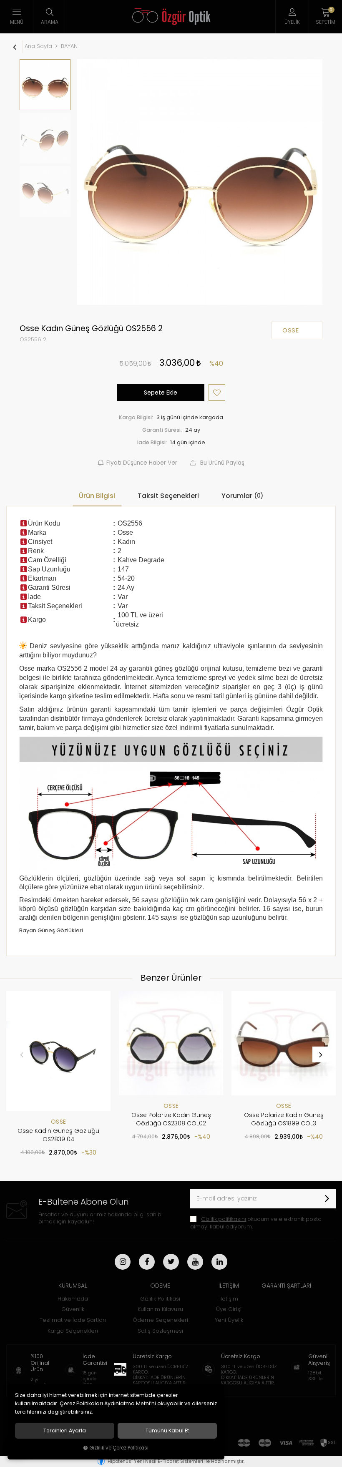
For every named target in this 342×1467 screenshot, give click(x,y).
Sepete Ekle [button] (160, 392)
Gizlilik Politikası (160, 1298)
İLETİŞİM (229, 1285)
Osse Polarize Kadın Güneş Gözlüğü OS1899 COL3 (284, 1119)
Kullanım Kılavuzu (160, 1309)
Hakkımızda (73, 1298)
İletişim (228, 1298)
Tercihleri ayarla (64, 1430)
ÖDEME (160, 1285)
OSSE (58, 1122)
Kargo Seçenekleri (73, 1331)
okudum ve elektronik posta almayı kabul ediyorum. (256, 1222)
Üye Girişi (228, 1309)
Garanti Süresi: (162, 430)
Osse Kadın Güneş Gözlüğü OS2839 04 (58, 1135)
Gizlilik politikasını (223, 1219)
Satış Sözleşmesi (160, 1331)
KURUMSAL (72, 1285)
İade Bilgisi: (152, 442)
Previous (22, 1054)
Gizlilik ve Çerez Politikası (118, 1447)
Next (320, 1054)
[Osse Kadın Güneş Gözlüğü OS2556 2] (199, 182)
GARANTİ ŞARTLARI (286, 1285)
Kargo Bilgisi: (136, 417)
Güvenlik (72, 1309)
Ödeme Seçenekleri (160, 1320)
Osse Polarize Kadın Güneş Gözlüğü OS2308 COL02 (171, 1119)
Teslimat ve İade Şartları (73, 1320)
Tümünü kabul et (167, 1430)
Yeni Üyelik (229, 1320)
